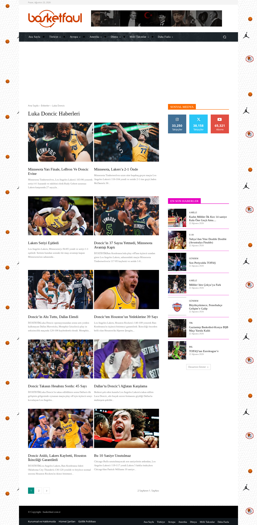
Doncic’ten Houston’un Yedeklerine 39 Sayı (126, 317)
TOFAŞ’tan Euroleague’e (204, 351)
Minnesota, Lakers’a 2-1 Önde (116, 169)
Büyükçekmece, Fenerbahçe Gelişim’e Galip (205, 307)
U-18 (191, 235)
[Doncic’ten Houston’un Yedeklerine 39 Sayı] (126, 289)
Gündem (193, 259)
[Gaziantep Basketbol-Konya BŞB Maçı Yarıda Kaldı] (177, 328)
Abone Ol (219, 116)
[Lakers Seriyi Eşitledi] (60, 215)
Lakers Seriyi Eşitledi (43, 243)
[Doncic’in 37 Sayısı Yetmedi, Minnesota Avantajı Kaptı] (126, 215)
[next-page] (46, 491)
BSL (191, 347)
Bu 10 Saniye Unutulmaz (112, 456)
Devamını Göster (197, 366)
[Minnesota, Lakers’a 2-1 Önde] (126, 142)
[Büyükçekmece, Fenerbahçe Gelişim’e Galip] (177, 306)
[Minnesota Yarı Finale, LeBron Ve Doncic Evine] (60, 142)
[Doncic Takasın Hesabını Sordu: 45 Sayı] (60, 358)
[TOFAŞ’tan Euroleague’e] (177, 350)
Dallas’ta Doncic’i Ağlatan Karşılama (120, 386)
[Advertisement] (128, 73)
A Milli (193, 213)
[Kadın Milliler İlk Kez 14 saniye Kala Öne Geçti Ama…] (177, 218)
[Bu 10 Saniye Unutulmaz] (126, 428)
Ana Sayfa (33, 105)
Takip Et (177, 116)
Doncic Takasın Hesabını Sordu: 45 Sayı (57, 386)
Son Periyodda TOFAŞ (202, 262)
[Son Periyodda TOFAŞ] (177, 262)
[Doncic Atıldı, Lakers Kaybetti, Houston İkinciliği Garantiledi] (60, 428)
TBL (191, 323)
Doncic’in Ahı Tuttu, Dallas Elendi (53, 317)
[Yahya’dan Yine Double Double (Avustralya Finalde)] (177, 240)
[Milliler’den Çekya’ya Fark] (177, 284)
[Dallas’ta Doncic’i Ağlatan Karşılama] (126, 358)
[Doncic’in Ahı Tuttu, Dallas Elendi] (60, 289)
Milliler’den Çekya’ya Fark (205, 284)
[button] (224, 36)
